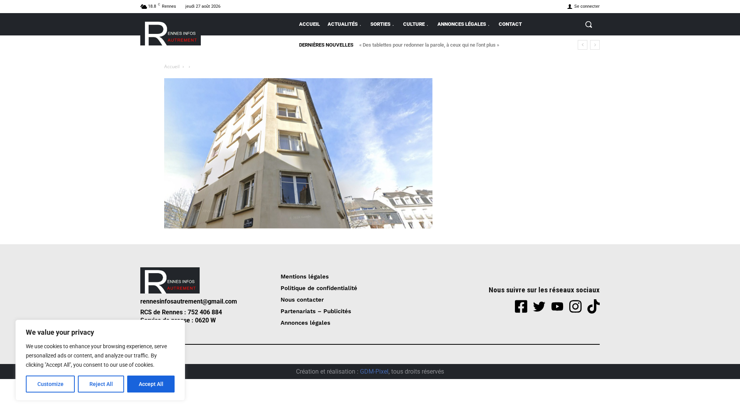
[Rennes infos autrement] (170, 32)
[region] (100, 360)
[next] (595, 45)
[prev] (582, 45)
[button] (588, 24)
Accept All (151, 384)
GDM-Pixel (374, 371)
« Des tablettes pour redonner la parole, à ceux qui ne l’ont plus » (429, 45)
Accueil (172, 66)
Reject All (101, 384)
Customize (50, 384)
